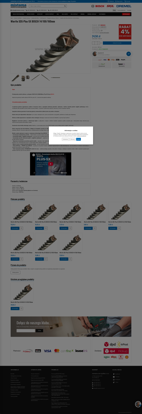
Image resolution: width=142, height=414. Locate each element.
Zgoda (78, 139)
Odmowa (72, 139)
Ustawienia (65, 139)
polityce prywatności (81, 135)
